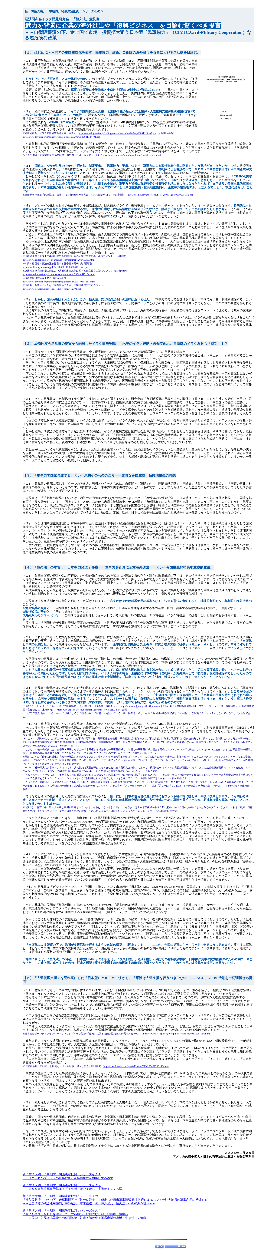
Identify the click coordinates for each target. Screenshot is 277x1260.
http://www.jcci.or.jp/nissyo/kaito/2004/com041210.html (52, 288)
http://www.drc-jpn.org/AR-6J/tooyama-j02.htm (144, 706)
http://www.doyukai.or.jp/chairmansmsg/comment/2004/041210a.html (59, 274)
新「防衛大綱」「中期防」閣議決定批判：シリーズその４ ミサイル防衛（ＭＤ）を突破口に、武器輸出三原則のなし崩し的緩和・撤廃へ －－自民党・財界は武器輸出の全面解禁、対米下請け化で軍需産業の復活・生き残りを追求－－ (87, 1214)
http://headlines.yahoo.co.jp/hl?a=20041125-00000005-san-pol (160, 194)
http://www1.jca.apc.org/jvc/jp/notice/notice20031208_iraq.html (176, 1033)
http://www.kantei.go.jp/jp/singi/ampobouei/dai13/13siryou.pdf (128, 154)
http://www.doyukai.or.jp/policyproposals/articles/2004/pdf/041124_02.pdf (117, 133)
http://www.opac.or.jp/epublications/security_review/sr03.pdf (88, 709)
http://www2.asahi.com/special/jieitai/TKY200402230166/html (136, 1066)
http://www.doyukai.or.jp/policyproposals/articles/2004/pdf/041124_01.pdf (61, 136)
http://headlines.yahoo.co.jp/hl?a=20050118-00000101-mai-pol (55, 267)
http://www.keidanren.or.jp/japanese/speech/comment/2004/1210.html (59, 259)
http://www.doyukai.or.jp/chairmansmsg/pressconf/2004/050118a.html (59, 281)
